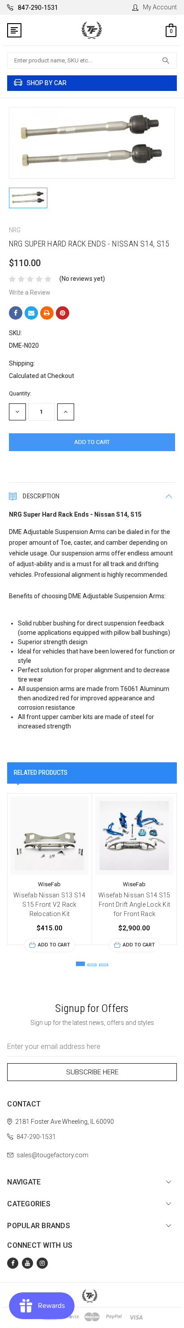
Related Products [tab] (40, 773)
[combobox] (91, 61)
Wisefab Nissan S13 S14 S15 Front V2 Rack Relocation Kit (49, 904)
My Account (160, 7)
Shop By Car (47, 82)
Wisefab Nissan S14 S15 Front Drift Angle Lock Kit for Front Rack (134, 904)
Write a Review (29, 292)
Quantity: (20, 393)
